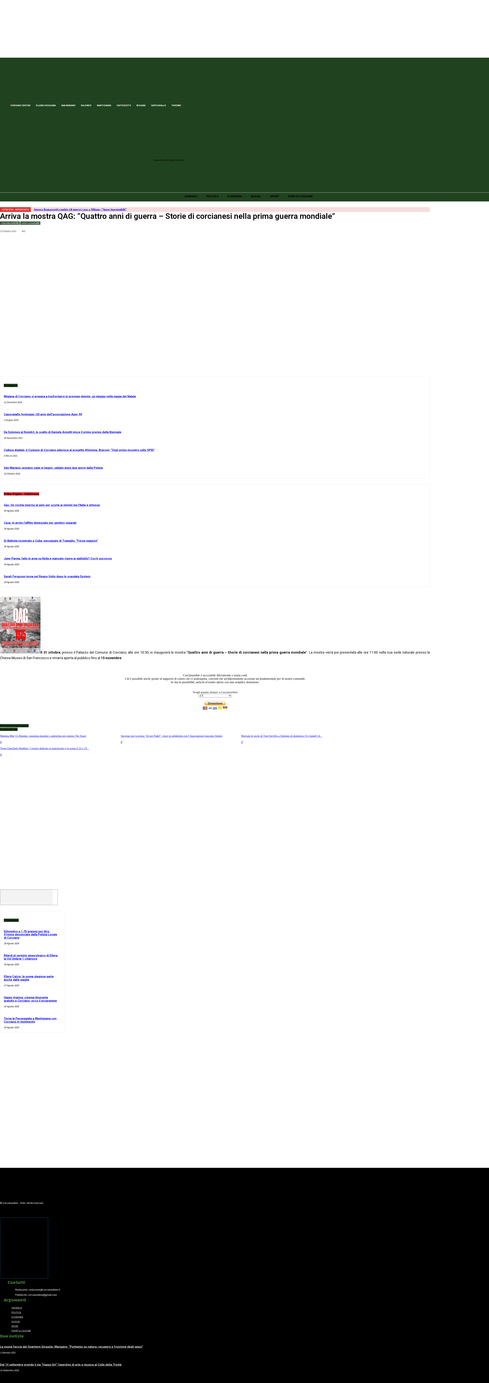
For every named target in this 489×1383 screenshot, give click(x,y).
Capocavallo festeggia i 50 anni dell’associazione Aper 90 (43, 414)
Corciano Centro (10, 223)
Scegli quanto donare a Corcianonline (215, 692)
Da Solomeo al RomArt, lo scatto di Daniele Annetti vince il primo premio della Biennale (62, 432)
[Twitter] (196, 105)
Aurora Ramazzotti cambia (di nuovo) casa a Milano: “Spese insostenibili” (80, 209)
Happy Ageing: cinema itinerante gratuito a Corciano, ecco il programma (30, 999)
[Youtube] (209, 105)
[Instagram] (203, 105)
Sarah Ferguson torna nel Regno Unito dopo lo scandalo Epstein (47, 576)
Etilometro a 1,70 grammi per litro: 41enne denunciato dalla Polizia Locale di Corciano (30, 934)
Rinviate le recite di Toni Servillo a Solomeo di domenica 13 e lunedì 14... (281, 736)
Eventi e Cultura (30, 223)
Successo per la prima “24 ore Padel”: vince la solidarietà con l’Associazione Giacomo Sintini (171, 736)
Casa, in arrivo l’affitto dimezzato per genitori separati (40, 523)
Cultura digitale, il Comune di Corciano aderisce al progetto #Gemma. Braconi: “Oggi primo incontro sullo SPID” (79, 450)
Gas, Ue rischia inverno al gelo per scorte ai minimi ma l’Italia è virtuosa (52, 505)
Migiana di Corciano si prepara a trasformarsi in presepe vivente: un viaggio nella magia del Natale (70, 396)
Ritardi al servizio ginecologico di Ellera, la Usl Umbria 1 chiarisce (31, 957)
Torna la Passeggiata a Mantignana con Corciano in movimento (30, 1020)
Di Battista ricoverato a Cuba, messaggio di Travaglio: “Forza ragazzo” (51, 540)
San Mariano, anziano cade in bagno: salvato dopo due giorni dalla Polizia (53, 468)
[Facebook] (190, 105)
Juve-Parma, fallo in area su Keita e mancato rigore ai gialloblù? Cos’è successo (58, 558)
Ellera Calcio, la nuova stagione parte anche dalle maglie (29, 978)
